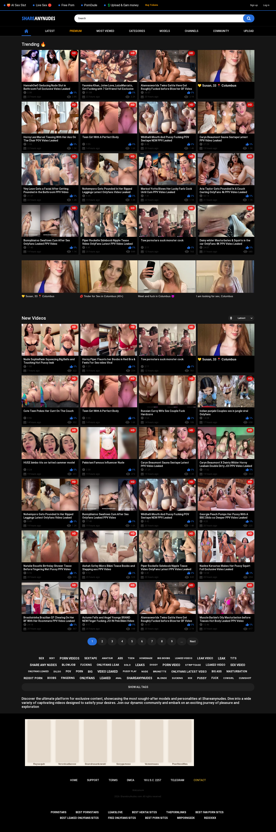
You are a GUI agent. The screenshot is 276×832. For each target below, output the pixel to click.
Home (26, 31)
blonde (162, 678)
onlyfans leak (108, 665)
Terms (113, 780)
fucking (86, 664)
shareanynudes (139, 678)
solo (127, 665)
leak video (205, 658)
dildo (57, 671)
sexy (52, 658)
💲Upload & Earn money (123, 5)
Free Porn (67, 5)
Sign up (254, 5)
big (90, 671)
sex (41, 658)
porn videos (69, 658)
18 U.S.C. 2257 (152, 780)
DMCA (130, 780)
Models (165, 30)
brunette (159, 671)
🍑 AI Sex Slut (16, 5)
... (182, 641)
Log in (266, 5)
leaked (105, 678)
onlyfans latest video (189, 671)
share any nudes (43, 665)
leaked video (215, 665)
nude (144, 671)
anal (119, 678)
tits (233, 658)
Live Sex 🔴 (44, 5)
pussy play (129, 671)
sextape (90, 658)
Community (221, 30)
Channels (191, 30)
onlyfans (87, 678)
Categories (137, 30)
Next (193, 641)
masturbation (236, 671)
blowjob (68, 665)
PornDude (90, 5)
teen (131, 658)
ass (120, 658)
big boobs (163, 658)
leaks (140, 665)
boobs (51, 677)
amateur (107, 658)
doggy (154, 665)
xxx (190, 678)
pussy (202, 678)
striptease (193, 665)
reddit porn (33, 678)
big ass (217, 671)
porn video (171, 665)
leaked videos (183, 658)
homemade (145, 658)
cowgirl (228, 678)
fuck (214, 677)
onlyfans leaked (38, 671)
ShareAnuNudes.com (131, 796)
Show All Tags (138, 687)
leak (221, 658)
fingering (68, 677)
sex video (237, 665)
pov (68, 671)
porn (79, 671)
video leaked (107, 671)
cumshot (245, 678)
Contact (200, 780)
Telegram (177, 780)
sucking (177, 678)
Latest (50, 30)
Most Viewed (105, 30)
